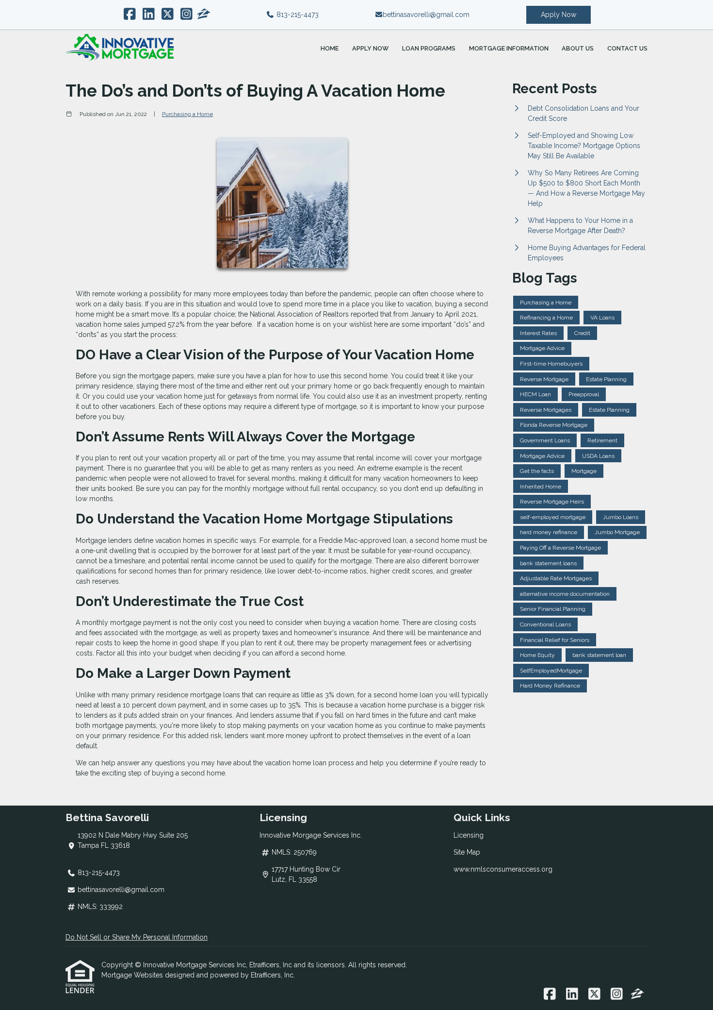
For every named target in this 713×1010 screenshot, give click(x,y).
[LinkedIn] (148, 14)
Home (330, 48)
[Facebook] (129, 14)
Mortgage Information (509, 48)
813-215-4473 (297, 14)
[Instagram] (186, 14)
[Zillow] (204, 14)
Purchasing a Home (187, 114)
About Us (578, 48)
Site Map (467, 852)
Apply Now (558, 14)
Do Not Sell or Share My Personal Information (136, 937)
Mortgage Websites (133, 975)
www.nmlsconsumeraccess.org (503, 869)
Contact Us (627, 48)
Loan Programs (428, 48)
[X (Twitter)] (167, 14)
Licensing (469, 835)
